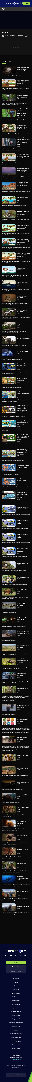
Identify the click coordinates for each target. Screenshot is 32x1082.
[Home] (16, 951)
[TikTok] (16, 955)
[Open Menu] (29, 9)
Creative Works (16, 1026)
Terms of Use (16, 1045)
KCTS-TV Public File (16, 1033)
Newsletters (16, 967)
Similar (10, 61)
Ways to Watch (16, 1008)
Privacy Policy (16, 1048)
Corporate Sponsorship (16, 1022)
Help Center (16, 989)
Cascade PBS (14, 1065)
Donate (26, 3)
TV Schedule (16, 997)
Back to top (16, 1075)
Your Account (16, 993)
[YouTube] (11, 955)
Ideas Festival (16, 1015)
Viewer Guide (16, 1000)
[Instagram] (6, 955)
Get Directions (16, 1059)
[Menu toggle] (3, 3)
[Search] (21, 3)
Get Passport (16, 1004)
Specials (4, 61)
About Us (16, 978)
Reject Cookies (16, 971)
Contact (16, 982)
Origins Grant (16, 1019)
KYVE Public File (16, 1037)
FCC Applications (16, 1041)
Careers (16, 986)
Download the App (16, 1011)
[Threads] (25, 955)
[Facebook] (20, 955)
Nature (5, 32)
